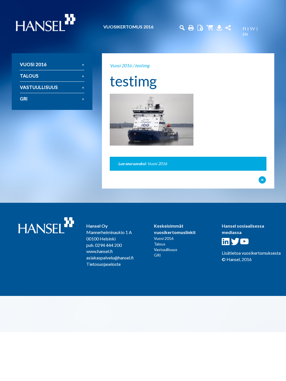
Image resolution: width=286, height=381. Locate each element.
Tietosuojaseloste (103, 264)
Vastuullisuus (39, 87)
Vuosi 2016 (33, 64)
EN (245, 34)
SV (252, 29)
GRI (24, 99)
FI (244, 29)
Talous (29, 76)
